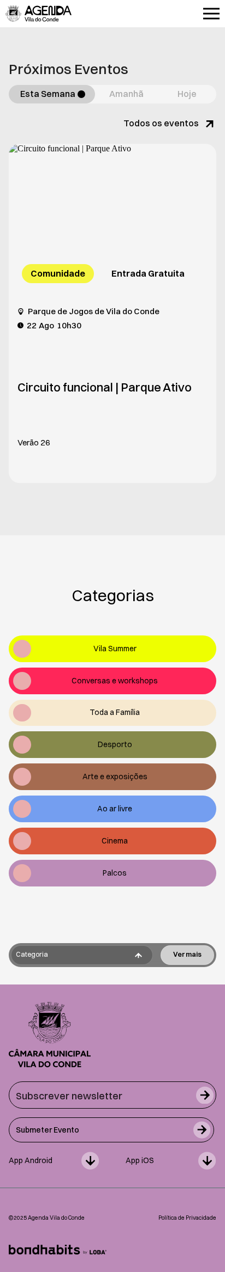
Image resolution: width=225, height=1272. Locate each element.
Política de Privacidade (187, 1217)
